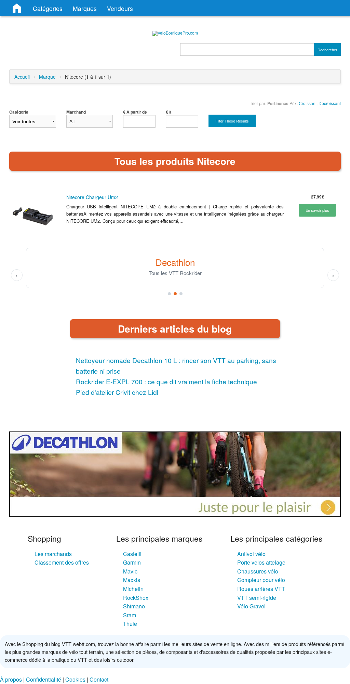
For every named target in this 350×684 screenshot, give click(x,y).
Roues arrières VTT (261, 589)
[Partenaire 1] (169, 293)
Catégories (48, 8)
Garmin (132, 562)
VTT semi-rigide (256, 598)
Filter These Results (232, 121)
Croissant (308, 103)
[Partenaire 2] (175, 293)
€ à (169, 112)
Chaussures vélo (257, 571)
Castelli (132, 554)
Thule (130, 624)
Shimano (134, 606)
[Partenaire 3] (181, 293)
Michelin (133, 589)
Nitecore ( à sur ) (88, 76)
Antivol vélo (251, 554)
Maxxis (131, 580)
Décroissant (330, 103)
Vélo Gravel (251, 606)
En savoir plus (317, 210)
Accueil (22, 76)
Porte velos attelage (261, 562)
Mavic (130, 571)
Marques (85, 8)
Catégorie (18, 112)
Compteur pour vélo (261, 580)
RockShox (135, 598)
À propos (11, 679)
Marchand (76, 112)
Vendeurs (120, 8)
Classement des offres (62, 562)
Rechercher (327, 49)
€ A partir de (135, 112)
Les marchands (53, 554)
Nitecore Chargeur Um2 (92, 197)
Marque (47, 76)
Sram (129, 615)
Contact (99, 679)
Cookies (75, 679)
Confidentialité (43, 679)
